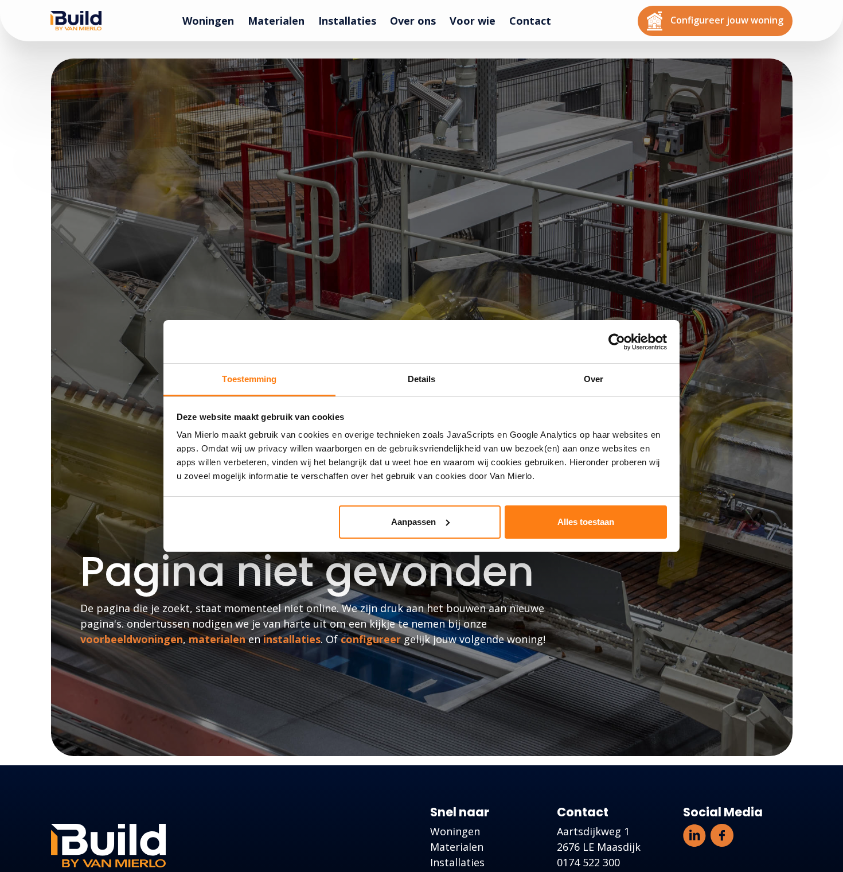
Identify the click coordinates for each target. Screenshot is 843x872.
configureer (371, 639)
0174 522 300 (588, 862)
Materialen (281, 20)
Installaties (351, 20)
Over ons (417, 20)
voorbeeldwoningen (131, 639)
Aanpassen (413, 522)
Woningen (212, 20)
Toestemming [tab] (249, 379)
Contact (534, 20)
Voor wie (477, 20)
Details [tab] (422, 379)
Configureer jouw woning (730, 17)
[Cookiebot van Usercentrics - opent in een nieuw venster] (617, 342)
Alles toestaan (585, 522)
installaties (292, 639)
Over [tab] (593, 379)
